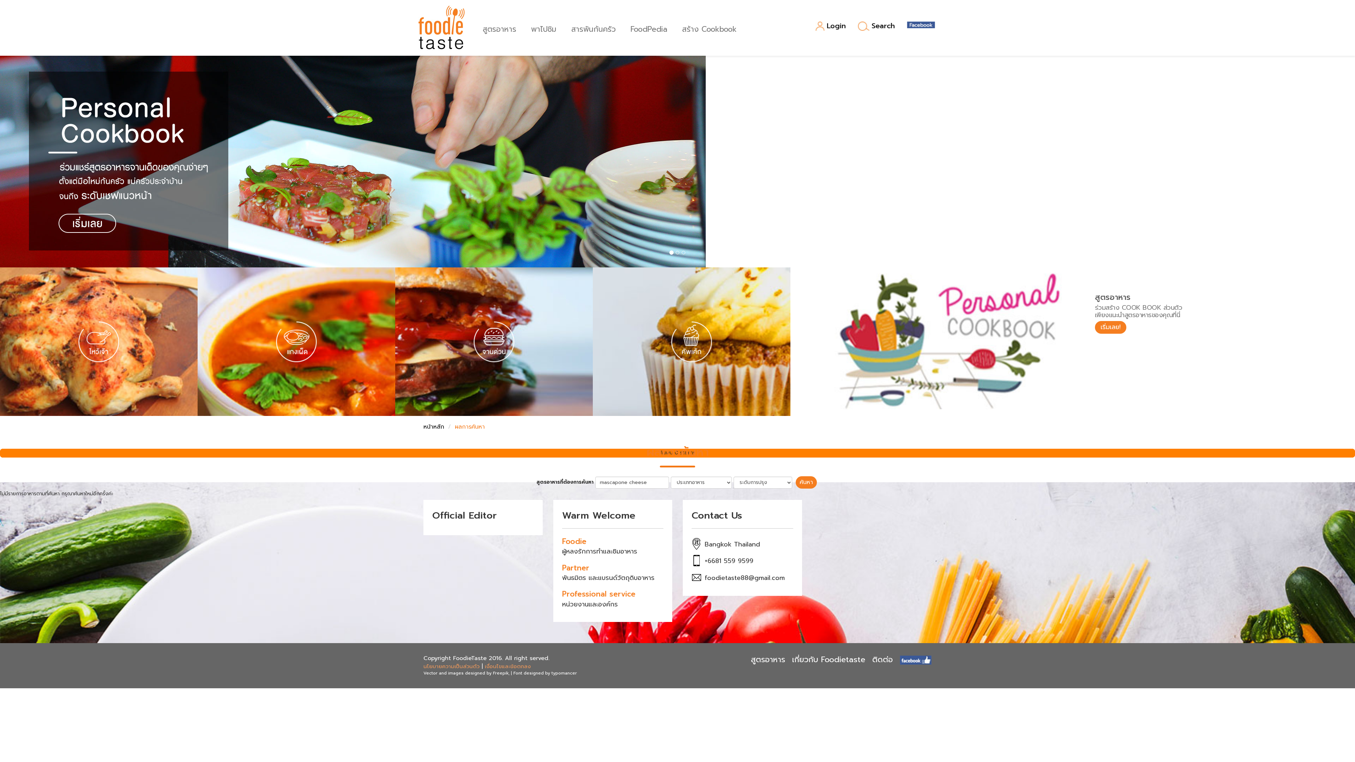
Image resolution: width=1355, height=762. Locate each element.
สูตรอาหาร (499, 28)
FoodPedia (649, 28)
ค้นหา (806, 482)
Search (883, 26)
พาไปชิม (543, 28)
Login (836, 26)
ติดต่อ (882, 659)
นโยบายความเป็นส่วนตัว (451, 666)
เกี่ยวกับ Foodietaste (828, 659)
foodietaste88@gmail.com (745, 578)
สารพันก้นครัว (593, 28)
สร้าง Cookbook (709, 28)
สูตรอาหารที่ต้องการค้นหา (565, 482)
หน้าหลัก (433, 427)
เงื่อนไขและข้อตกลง (508, 666)
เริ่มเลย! (1111, 327)
